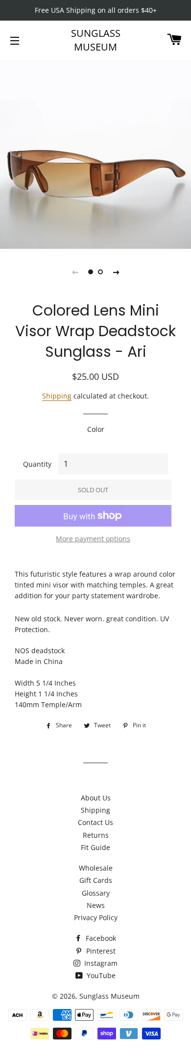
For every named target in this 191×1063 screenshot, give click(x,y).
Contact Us (95, 822)
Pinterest (100, 951)
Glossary (96, 893)
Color (95, 429)
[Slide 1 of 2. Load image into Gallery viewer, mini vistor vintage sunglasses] (91, 272)
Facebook (100, 938)
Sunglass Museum (95, 40)
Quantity (37, 464)
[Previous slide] (75, 272)
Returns (96, 835)
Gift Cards (95, 880)
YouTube (100, 975)
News (96, 905)
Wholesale (96, 868)
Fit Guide (95, 847)
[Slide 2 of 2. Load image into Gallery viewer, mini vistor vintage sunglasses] (100, 272)
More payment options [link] (93, 538)
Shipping (57, 395)
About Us (96, 797)
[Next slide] (116, 272)
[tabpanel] (95, 153)
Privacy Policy (96, 917)
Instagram (100, 963)
